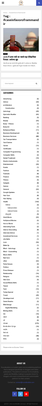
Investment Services (10, 236)
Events (5, 167)
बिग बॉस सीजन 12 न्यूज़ (9, 326)
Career (5, 145)
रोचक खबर (6, 336)
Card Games (7, 142)
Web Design (7, 304)
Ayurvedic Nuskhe (9, 114)
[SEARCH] (36, 83)
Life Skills (6, 239)
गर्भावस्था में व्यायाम (12, 211)
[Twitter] (20, 394)
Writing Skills (7, 311)
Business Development (11, 133)
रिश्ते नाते (5, 332)
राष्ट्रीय (5, 329)
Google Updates (9, 192)
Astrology (6, 111)
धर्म (4, 320)
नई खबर (5, 53)
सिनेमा (4, 339)
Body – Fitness (8, 124)
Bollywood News (9, 130)
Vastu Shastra (8, 301)
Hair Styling (7, 198)
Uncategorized (8, 298)
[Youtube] (26, 394)
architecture (7, 105)
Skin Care (6, 279)
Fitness (5, 180)
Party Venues (7, 264)
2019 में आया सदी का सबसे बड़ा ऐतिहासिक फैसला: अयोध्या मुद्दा (19, 58)
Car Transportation (10, 139)
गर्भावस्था (7, 205)
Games (5, 186)
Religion (6, 276)
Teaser (5, 286)
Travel (5, 295)
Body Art (6, 127)
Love (5, 242)
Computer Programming (12, 152)
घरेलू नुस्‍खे (8, 214)
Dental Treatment (9, 158)
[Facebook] (14, 394)
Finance (6, 177)
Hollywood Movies (9, 220)
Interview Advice (9, 233)
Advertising (7, 99)
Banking (6, 117)
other (5, 261)
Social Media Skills (10, 283)
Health (5, 202)
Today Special (8, 292)
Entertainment (8, 164)
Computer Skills (8, 155)
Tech (5, 289)
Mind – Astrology (9, 248)
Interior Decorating (10, 230)
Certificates (7, 149)
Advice (5, 102)
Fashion (6, 170)
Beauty (5, 121)
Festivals (6, 174)
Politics (6, 267)
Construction (10, 108)
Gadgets (6, 183)
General (6, 189)
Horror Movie (8, 223)
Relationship (7, 273)
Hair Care (6, 195)
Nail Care (6, 258)
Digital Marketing (11, 308)
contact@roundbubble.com (25, 382)
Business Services (9, 136)
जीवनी (5, 317)
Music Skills (7, 255)
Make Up (6, 245)
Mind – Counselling (10, 251)
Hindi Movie (7, 217)
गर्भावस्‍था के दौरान (12, 208)
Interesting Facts (9, 227)
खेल (4, 314)
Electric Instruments (10, 161)
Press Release (8, 270)
